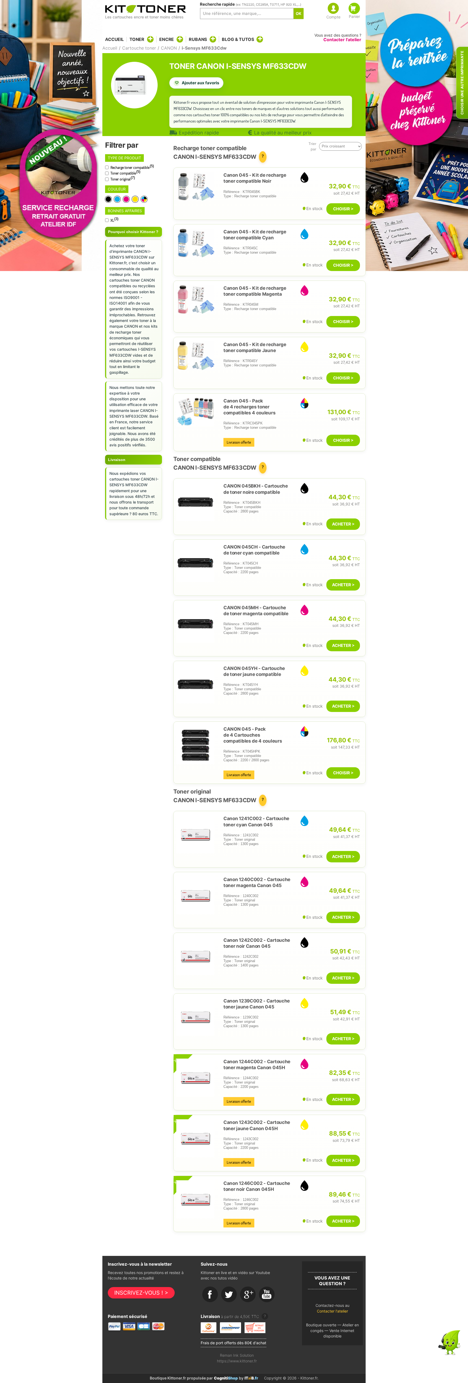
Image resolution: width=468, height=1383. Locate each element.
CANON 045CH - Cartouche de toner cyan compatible (254, 550)
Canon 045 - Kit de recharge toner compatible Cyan (254, 234)
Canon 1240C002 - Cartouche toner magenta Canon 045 (256, 882)
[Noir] (108, 199)
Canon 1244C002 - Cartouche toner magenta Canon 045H (256, 1064)
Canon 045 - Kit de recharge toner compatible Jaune (254, 347)
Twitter (229, 1295)
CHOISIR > (343, 208)
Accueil (114, 39)
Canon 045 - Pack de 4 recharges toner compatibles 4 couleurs (249, 406)
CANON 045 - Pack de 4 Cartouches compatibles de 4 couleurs (252, 735)
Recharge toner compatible (132, 167)
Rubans (198, 39)
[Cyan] (117, 199)
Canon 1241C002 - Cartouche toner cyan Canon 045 (256, 821)
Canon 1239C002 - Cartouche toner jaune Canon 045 (256, 1004)
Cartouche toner (139, 48)
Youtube (267, 1295)
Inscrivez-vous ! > (141, 1292)
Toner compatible (125, 173)
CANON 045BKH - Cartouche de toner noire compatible (255, 489)
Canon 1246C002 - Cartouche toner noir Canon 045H (256, 1186)
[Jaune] (135, 199)
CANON (169, 48)
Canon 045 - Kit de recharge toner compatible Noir (254, 178)
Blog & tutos (238, 39)
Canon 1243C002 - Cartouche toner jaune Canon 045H (256, 1125)
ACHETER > (343, 524)
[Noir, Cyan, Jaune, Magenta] (144, 199)
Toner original (122, 179)
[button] (332, 1309)
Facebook (210, 1295)
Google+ (248, 1295)
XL (114, 220)
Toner (136, 39)
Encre (166, 39)
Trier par (312, 146)
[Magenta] (126, 199)
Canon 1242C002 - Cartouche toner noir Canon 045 (256, 943)
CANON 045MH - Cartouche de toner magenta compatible (255, 610)
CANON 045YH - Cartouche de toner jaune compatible (254, 671)
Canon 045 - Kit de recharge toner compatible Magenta (254, 291)
